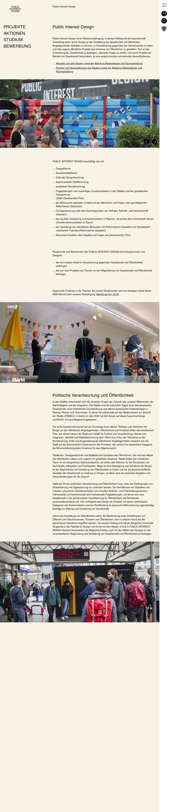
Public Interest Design (64, 6)
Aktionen (14, 33)
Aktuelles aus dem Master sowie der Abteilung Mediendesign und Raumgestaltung (99, 63)
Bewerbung (17, 46)
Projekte (15, 27)
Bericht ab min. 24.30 (107, 294)
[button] (164, 12)
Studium (13, 39)
